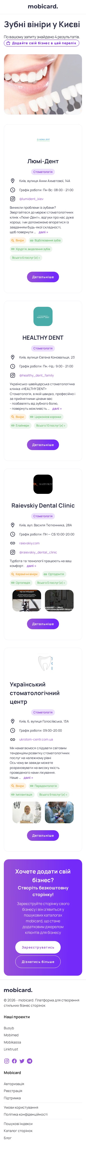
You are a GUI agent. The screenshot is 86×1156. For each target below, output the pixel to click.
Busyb (9, 1028)
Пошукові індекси (18, 1123)
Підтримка (12, 1098)
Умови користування (21, 1107)
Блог (8, 1138)
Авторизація (14, 1083)
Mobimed (11, 1035)
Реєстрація (13, 1090)
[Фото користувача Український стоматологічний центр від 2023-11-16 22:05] (26, 812)
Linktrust (11, 1049)
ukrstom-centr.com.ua (36, 739)
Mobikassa (12, 1042)
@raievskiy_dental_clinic (38, 552)
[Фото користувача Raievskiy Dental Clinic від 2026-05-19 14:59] (26, 600)
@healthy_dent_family (36, 375)
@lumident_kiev (31, 199)
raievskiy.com (29, 543)
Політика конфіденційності (26, 1114)
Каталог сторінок (18, 1130)
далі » (43, 232)
